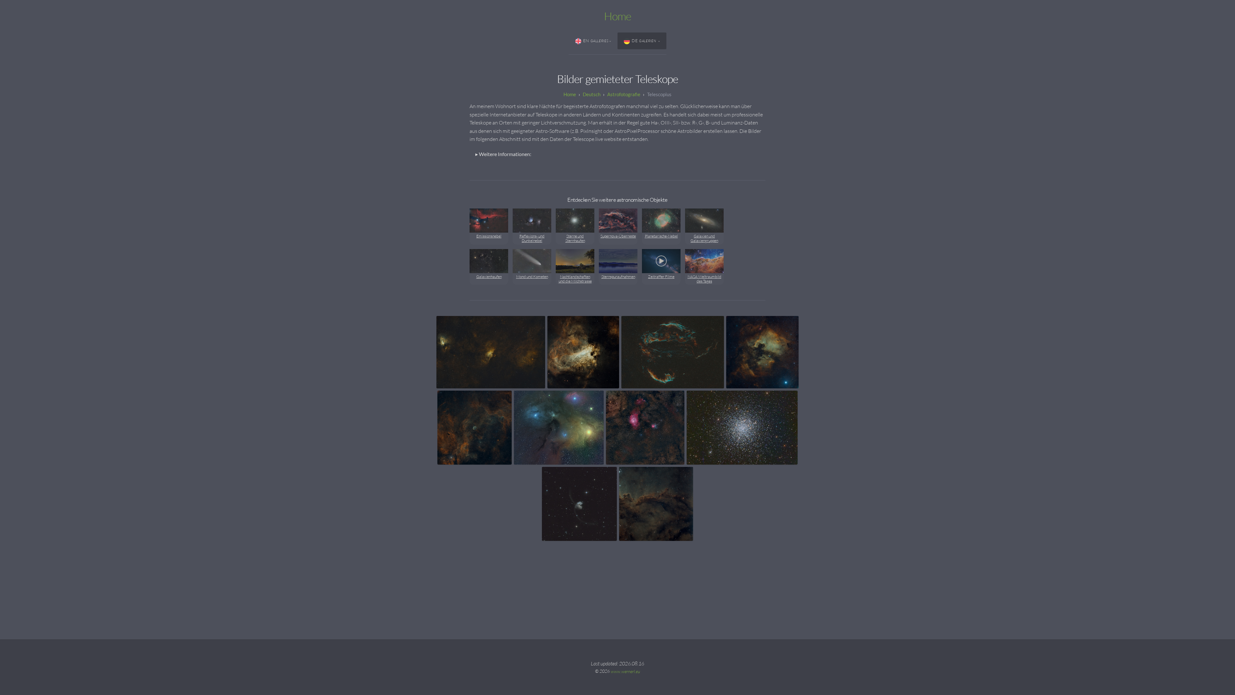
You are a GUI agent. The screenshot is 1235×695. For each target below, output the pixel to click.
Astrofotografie (623, 94)
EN (595, 40)
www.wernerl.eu (625, 671)
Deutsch (591, 94)
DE (644, 40)
